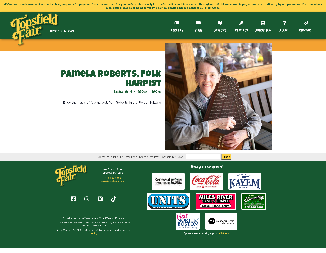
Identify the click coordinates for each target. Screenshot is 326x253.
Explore (219, 30)
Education (262, 30)
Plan (198, 30)
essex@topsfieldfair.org (113, 181)
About (284, 30)
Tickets (176, 30)
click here (224, 233)
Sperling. (93, 233)
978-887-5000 (113, 177)
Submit (226, 157)
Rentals (241, 30)
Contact (306, 30)
